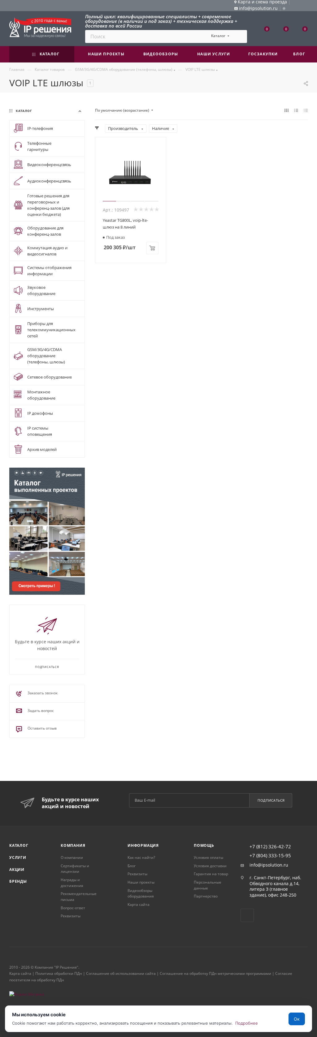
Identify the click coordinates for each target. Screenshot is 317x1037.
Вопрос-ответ (73, 908)
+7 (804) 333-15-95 (270, 855)
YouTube (247, 915)
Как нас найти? (141, 857)
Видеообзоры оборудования (141, 893)
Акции (16, 869)
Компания (73, 845)
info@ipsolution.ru (269, 865)
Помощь (204, 845)
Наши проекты (141, 882)
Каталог (18, 845)
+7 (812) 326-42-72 (270, 846)
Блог (132, 865)
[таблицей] (306, 110)
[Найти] (239, 36)
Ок (297, 1019)
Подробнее (246, 1023)
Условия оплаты (208, 857)
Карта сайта (139, 904)
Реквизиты (70, 916)
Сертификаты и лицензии (75, 868)
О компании (72, 857)
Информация (143, 845)
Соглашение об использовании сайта (121, 973)
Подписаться (271, 800)
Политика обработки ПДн (58, 973)
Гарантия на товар (211, 873)
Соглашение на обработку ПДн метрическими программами (215, 973)
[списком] (296, 110)
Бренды (18, 881)
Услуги (17, 857)
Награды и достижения (72, 882)
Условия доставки (210, 865)
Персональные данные (207, 885)
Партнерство (206, 896)
